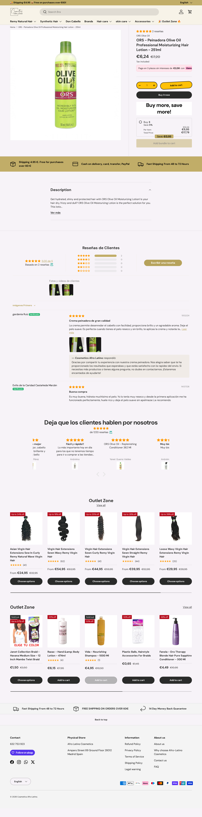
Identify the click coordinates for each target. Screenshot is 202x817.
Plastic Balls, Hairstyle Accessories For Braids (136, 653)
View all (101, 505)
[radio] (164, 127)
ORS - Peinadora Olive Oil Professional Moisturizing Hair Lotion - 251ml (49, 27)
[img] (76, 316)
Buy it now (164, 94)
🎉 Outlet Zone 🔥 (169, 21)
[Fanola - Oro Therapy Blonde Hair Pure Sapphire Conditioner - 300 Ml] (176, 631)
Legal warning (133, 769)
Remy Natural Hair (21, 21)
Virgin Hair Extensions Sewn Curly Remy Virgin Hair (100, 552)
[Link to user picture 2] (93, 344)
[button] (190, 11)
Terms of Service (134, 756)
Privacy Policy (133, 750)
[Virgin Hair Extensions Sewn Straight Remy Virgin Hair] (138, 528)
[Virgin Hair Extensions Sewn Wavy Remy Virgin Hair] (64, 528)
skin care (121, 21)
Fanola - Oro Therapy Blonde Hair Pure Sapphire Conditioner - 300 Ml (176, 655)
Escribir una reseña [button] (163, 262)
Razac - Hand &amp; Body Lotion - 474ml (63, 653)
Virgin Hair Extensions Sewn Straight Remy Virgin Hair (135, 552)
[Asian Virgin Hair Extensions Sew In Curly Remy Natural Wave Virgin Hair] (26, 528)
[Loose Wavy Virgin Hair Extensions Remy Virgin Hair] (176, 528)
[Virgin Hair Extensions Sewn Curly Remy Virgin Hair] (101, 528)
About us (159, 744)
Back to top (101, 719)
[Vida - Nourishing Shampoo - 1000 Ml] (101, 631)
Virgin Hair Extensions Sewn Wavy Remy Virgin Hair (62, 552)
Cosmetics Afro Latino (27, 797)
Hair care (102, 21)
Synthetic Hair (49, 21)
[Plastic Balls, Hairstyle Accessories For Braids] (138, 631)
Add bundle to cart (164, 143)
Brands (88, 21)
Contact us (160, 760)
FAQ (156, 766)
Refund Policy (133, 744)
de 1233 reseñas (99, 432)
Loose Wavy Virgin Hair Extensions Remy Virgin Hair (174, 552)
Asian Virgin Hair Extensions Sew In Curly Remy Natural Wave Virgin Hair (26, 554)
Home (12, 27)
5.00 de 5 (47, 261)
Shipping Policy (134, 763)
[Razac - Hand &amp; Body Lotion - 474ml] (64, 631)
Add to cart (176, 85)
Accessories (143, 21)
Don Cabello (73, 21)
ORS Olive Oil (143, 35)
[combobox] (99, 11)
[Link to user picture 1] (76, 344)
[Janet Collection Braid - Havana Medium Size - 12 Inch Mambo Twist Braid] (26, 631)
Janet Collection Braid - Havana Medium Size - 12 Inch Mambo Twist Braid (25, 655)
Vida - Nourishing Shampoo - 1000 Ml (97, 653)
